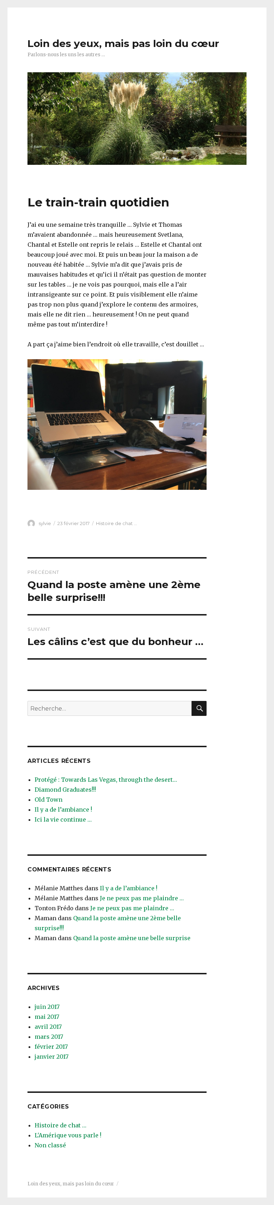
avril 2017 (48, 1026)
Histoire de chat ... (116, 523)
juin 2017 (47, 1006)
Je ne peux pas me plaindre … (142, 898)
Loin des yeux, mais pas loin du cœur (123, 43)
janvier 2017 (51, 1056)
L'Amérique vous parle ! (68, 1135)
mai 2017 (47, 1016)
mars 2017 (49, 1036)
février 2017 (51, 1046)
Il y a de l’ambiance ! (63, 809)
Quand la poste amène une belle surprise (132, 938)
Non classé (50, 1145)
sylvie (45, 523)
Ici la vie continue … (63, 819)
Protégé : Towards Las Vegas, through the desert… (106, 779)
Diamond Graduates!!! (65, 789)
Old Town (48, 799)
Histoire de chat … (60, 1125)
